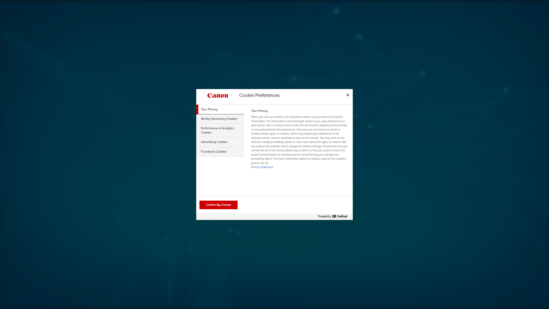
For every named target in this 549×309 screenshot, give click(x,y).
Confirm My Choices (218, 205)
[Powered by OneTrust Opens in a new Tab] (334, 217)
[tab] (220, 109)
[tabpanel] (300, 140)
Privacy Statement (262, 167)
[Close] (348, 95)
